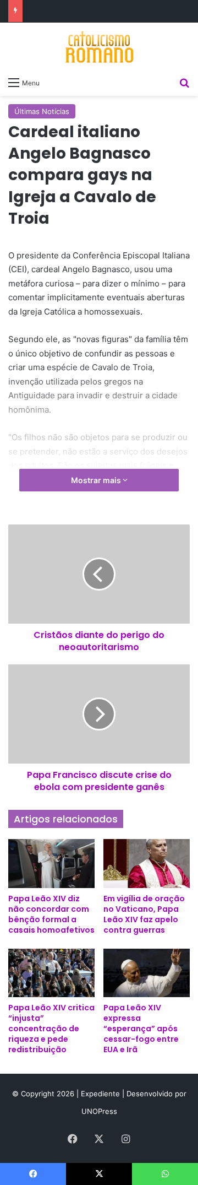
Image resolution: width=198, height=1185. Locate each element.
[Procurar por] (184, 82)
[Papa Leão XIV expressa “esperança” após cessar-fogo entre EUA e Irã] (146, 973)
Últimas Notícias (41, 111)
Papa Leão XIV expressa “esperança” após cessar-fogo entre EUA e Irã (141, 1028)
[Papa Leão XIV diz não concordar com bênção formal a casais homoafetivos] (51, 863)
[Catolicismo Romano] (99, 46)
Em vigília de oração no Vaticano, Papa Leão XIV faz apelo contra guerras (144, 914)
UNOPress (99, 1111)
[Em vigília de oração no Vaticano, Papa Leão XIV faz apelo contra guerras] (146, 863)
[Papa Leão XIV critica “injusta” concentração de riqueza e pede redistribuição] (51, 973)
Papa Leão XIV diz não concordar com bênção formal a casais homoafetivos (51, 914)
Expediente (101, 1093)
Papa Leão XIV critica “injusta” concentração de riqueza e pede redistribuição (51, 1028)
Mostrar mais (97, 480)
